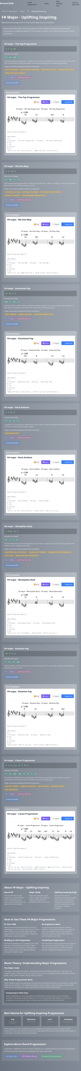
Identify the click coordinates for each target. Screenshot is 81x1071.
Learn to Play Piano (75, 3)
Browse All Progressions (51, 1056)
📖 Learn (46, 102)
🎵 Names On (67, 102)
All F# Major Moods (29, 1056)
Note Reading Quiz (59, 3)
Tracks (46, 4)
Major (22, 11)
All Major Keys (11, 1056)
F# (28, 11)
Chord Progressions (32, 3)
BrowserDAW (7, 3)
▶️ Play (36, 102)
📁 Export (55, 102)
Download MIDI (12, 83)
